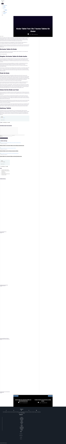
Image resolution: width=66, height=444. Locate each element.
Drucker (4, 7)
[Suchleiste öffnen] (2, 1)
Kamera (4, 13)
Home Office (5, 5)
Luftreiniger (5, 12)
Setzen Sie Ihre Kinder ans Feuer (5, 173)
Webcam (6, 10)
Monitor (6, 9)
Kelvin (4, 117)
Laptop (4, 6)
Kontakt (21, 437)
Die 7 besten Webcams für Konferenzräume (3, 232)
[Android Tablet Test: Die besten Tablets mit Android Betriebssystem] (9, 153)
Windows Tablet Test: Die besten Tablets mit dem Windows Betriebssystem (12, 145)
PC (3, 8)
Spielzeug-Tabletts (3, 174)
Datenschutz (20, 435)
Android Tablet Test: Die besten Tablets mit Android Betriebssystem (11, 156)
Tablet (4, 11)
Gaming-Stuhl (21, 418)
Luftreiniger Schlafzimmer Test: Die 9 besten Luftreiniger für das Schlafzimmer (5, 338)
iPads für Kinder (3, 172)
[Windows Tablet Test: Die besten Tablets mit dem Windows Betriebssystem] (10, 142)
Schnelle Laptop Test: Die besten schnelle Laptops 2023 (4, 285)
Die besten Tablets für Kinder (5, 169)
